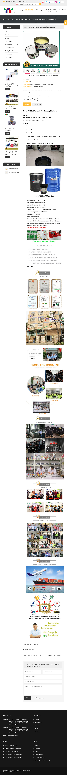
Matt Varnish (28, 19)
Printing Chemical (9, 47)
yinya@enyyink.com (10, 1)
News (37, 10)
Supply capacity (27, 86)
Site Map (37, 732)
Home (22, 10)
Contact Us (56, 10)
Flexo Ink (7, 35)
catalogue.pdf (34, 644)
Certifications (38, 729)
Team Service (38, 722)
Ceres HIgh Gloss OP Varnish (12, 751)
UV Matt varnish (48, 655)
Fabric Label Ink (9, 41)
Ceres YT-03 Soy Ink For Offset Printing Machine (11, 107)
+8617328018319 (22, 1)
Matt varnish (57, 655)
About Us (63, 10)
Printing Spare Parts (10, 54)
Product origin (26, 81)
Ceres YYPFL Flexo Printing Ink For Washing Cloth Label (11, 85)
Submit (27, 698)
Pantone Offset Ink (40, 757)
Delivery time (26, 84)
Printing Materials (9, 51)
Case (42, 10)
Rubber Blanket (39, 754)
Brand (24, 79)
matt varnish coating (36, 655)
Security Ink (8, 38)
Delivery (37, 719)
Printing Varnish (19, 19)
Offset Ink (7, 31)
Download (37, 104)
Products (29, 10)
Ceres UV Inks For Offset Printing (13, 754)
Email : (5, 735)
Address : (5, 719)
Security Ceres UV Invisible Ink (13, 748)
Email (26, 104)
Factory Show (49, 10)
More (7, 89)
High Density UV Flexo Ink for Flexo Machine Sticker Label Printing (11, 153)
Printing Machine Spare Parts (42, 760)
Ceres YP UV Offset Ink (11, 745)
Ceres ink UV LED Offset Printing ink (11, 129)
